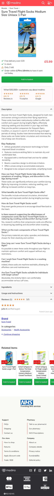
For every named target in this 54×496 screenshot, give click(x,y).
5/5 (15, 299)
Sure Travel (14, 8)
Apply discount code (12, 456)
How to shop (9, 442)
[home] (19, 3)
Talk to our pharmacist (37, 424)
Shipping (7, 428)
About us (32, 442)
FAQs (6, 424)
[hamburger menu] (3, 3)
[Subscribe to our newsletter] (29, 470)
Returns (7, 447)
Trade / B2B (8, 460)
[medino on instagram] (39, 470)
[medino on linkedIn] (50, 470)
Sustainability (34, 456)
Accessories (6, 329)
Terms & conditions (11, 451)
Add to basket (27, 79)
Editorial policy (34, 460)
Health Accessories (22, 329)
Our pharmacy (34, 428)
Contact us (8, 433)
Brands (4, 8)
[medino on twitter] (44, 470)
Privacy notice (34, 451)
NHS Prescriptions (36, 433)
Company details (35, 447)
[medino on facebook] (34, 470)
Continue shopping (11, 334)
